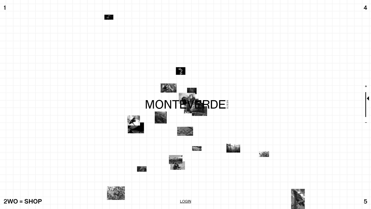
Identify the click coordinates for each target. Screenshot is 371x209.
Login (185, 201)
